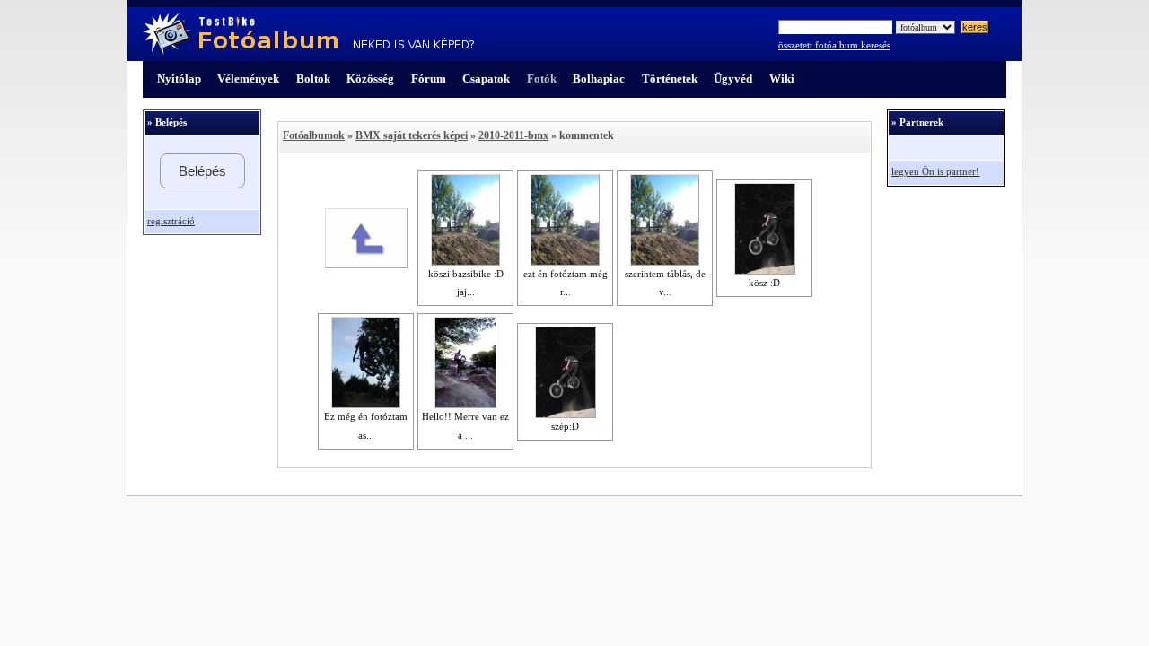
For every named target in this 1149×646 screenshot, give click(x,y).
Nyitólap (179, 78)
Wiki (781, 78)
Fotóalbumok (314, 135)
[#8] (465, 262)
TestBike (308, 34)
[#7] (365, 404)
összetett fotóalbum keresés (834, 45)
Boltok (313, 78)
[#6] (465, 404)
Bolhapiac (599, 78)
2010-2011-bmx (513, 135)
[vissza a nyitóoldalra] (366, 264)
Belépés (202, 171)
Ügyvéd (733, 78)
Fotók (542, 78)
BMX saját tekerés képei (411, 135)
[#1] (764, 271)
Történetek (669, 78)
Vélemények (248, 78)
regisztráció (171, 221)
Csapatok (486, 78)
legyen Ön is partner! (935, 172)
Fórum (428, 78)
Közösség (370, 78)
